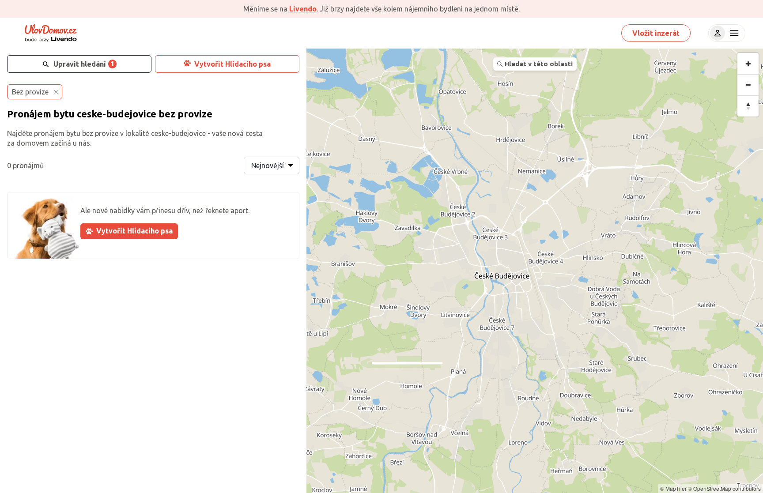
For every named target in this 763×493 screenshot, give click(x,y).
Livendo (303, 9)
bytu (64, 113)
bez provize (185, 113)
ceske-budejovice (116, 113)
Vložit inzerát (656, 33)
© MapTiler (673, 488)
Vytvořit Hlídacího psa (232, 64)
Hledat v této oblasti (539, 64)
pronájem (49, 133)
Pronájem (29, 113)
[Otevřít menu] (733, 33)
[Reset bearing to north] (748, 106)
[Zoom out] (748, 84)
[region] (534, 271)
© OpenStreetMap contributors (724, 488)
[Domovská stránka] (51, 33)
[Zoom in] (748, 63)
